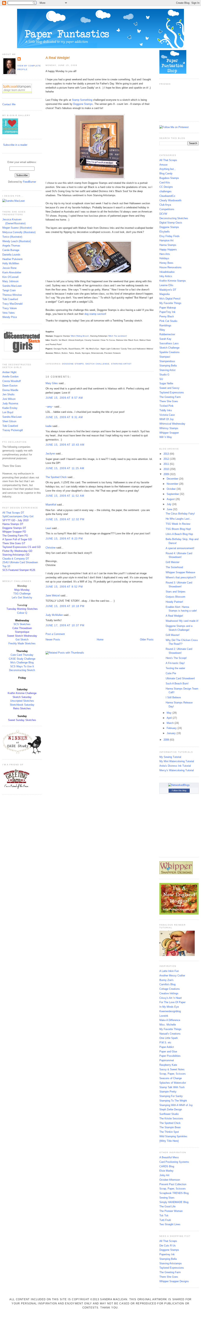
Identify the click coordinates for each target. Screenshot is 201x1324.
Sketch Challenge (97, 364)
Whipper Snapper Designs (174, 1281)
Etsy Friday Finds (169, 236)
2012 (167, 458)
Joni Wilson (9, 398)
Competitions (166, 209)
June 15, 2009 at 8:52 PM (64, 586)
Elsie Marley (166, 1170)
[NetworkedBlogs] (179, 785)
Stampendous (167, 361)
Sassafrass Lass (169, 343)
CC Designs (166, 186)
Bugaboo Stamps (169, 178)
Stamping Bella (168, 365)
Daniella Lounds (11, 254)
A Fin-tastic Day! (175, 663)
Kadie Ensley (9, 408)
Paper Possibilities (170, 1055)
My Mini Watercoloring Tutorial (176, 761)
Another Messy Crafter (172, 975)
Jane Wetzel (53, 595)
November (173, 483)
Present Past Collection (172, 1184)
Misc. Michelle (167, 1024)
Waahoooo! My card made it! (182, 620)
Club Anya (165, 204)
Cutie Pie (171, 673)
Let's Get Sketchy (22, 597)
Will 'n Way (165, 437)
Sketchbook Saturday (22, 704)
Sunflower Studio (169, 1113)
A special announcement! (180, 548)
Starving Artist (121, 364)
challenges (165, 191)
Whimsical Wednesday (172, 423)
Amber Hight (9, 372)
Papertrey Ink (167, 1254)
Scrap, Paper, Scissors (172, 1073)
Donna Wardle (10, 390)
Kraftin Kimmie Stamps (172, 280)
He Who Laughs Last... (179, 518)
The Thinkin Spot (169, 1131)
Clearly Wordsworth (170, 200)
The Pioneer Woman (171, 1211)
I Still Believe (173, 697)
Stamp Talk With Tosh (172, 1087)
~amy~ (50, 406)
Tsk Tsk (163, 1215)
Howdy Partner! (174, 601)
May (169, 712)
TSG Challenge (22, 593)
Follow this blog (179, 790)
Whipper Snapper (169, 432)
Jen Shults (8, 394)
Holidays (164, 258)
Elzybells (164, 231)
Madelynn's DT (167, 289)
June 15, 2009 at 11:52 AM (65, 495)
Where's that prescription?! (181, 577)
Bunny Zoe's (166, 980)
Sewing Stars (167, 1197)
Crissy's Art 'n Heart (170, 997)
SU (161, 379)
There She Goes (168, 401)
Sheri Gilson (9, 421)
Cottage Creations (169, 988)
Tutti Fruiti (165, 1220)
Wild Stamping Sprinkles (173, 1136)
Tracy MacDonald (12, 303)
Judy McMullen (54, 614)
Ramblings (165, 325)
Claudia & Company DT (15, 558)
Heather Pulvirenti (12, 259)
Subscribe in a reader (15, 144)
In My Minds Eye (169, 1006)
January (171, 733)
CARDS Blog (166, 1166)
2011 (167, 463)
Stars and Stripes (175, 591)
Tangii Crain (9, 290)
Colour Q (22, 612)
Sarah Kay (165, 338)
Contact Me (9, 104)
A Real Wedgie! (58, 58)
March (171, 723)
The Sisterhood (174, 567)
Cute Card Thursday (22, 654)
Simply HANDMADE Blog (173, 1202)
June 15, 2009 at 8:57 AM (64, 397)
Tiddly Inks (165, 410)
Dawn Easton (9, 385)
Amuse (163, 164)
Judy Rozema (10, 403)
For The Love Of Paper (172, 1002)
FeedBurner (29, 181)
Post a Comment (55, 634)
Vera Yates (8, 312)
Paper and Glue (168, 1051)
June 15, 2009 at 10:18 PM (65, 606)
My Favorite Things (170, 303)
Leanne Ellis (166, 285)
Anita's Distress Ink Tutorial (175, 765)
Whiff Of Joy (166, 419)
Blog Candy (166, 173)
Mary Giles (52, 383)
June (170, 509)
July (169, 504)
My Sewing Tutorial (170, 756)
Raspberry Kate (168, 1064)
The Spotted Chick (56, 477)
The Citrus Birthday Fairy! (180, 513)
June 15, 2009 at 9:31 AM (64, 417)
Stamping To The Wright (173, 1100)
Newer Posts (53, 639)
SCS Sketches (22, 624)
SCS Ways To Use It (22, 666)
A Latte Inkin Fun (169, 971)
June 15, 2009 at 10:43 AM (65, 444)
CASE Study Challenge (22, 658)
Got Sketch (22, 639)
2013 (167, 453)
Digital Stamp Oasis (170, 222)
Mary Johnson (10, 281)
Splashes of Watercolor (172, 1082)
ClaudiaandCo (167, 195)
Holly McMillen (10, 263)
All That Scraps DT (13, 512)
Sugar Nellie (166, 383)
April (170, 717)
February (172, 728)
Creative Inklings (168, 993)
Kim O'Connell (10, 277)
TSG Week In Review (178, 523)
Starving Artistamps (170, 1263)
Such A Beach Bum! (177, 683)
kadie (49, 426)
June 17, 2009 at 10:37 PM (65, 625)
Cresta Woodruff (11, 381)
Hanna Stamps (167, 245)
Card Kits (164, 182)
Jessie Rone (9, 267)
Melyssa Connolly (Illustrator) (19, 232)
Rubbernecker (167, 334)
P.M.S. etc (165, 1042)
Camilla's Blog (167, 984)
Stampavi (164, 356)
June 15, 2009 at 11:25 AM (65, 468)
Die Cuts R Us (167, 1245)
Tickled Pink (166, 405)
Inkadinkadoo (167, 271)
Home (100, 639)
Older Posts (146, 639)
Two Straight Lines (169, 1224)
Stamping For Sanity (171, 1096)
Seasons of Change (170, 1078)
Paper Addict (166, 1047)
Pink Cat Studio (168, 321)
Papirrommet (166, 1060)
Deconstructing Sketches (173, 218)
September (173, 494)
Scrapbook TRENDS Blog (174, 1193)
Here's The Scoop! (176, 658)
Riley (162, 329)
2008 (167, 739)
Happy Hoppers (168, 249)
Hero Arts (164, 254)
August (171, 499)
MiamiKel (51, 504)
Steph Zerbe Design (170, 1109)
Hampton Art (166, 240)
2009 (167, 474)
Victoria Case (167, 414)
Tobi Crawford (10, 299)
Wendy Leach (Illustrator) (16, 241)
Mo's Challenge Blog (22, 662)
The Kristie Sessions (171, 1118)
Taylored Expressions (171, 392)
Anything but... (167, 169)
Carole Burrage (10, 250)
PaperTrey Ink (167, 311)
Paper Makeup (167, 307)
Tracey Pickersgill (12, 430)
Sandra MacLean (12, 285)
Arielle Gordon (10, 376)
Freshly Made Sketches (22, 643)
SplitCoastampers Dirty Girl (17, 516)
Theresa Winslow (12, 294)
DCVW (163, 213)
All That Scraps (168, 160)
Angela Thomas (11, 245)
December (173, 478)
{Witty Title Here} (169, 1140)
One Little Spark (168, 1037)
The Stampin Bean (170, 1127)
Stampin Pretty (167, 1091)
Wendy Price (9, 317)
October (171, 488)
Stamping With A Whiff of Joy (176, 1105)
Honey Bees (166, 262)
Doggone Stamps (73, 364)
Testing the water (175, 668)
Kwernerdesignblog (170, 1011)
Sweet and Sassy (169, 387)
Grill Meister (172, 562)
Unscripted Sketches (22, 700)
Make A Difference (169, 1020)
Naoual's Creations (170, 1033)
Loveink (163, 1015)
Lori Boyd (7, 412)
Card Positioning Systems (174, 1161)
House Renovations (170, 267)
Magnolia (164, 294)
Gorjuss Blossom (175, 596)
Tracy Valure (9, 308)
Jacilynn (50, 453)
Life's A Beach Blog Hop (179, 534)
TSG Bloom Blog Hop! (178, 528)
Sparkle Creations (169, 352)
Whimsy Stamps (168, 428)
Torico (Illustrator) (12, 236)
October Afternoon (169, 1179)
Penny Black (166, 316)
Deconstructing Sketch (22, 670)
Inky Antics (165, 276)
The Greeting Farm (170, 397)
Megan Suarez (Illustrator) (17, 227)
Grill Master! (173, 635)
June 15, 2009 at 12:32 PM (65, 519)
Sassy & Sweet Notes (172, 1069)
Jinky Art (164, 1175)
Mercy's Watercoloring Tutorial (176, 770)
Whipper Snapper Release (180, 572)
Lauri (48, 528)
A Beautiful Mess (169, 1157)
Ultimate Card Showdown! (180, 678)
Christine (51, 547)
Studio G (164, 374)
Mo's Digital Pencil (169, 298)
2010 (167, 469)
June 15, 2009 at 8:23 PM (64, 538)
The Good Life (167, 1206)
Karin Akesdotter (11, 272)
